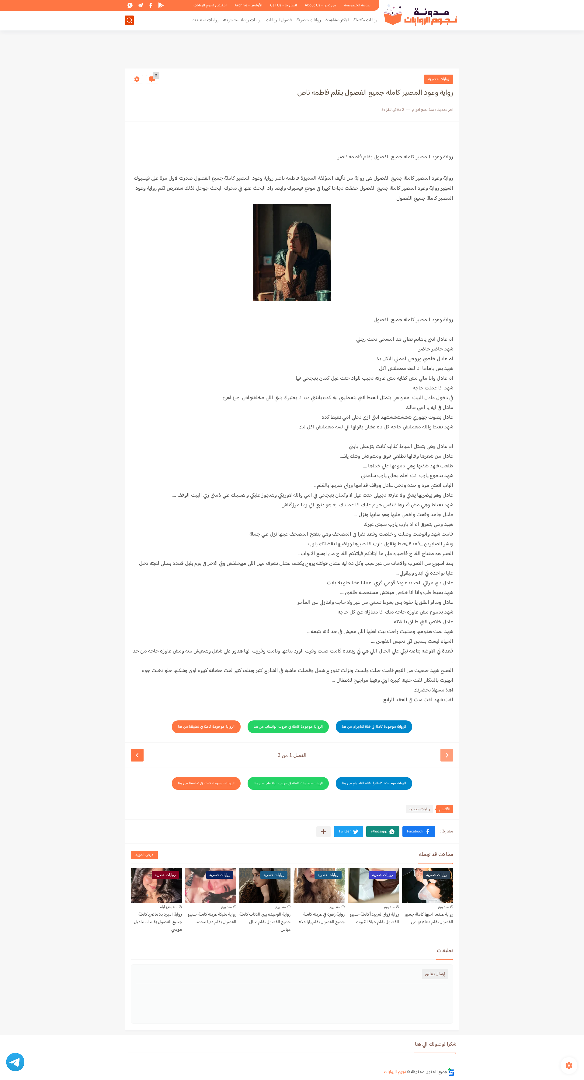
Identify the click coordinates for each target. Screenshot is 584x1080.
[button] (418, 831)
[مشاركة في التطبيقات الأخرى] (323, 831)
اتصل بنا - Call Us (283, 5)
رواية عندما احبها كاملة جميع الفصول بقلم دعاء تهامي (429, 918)
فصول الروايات (279, 20)
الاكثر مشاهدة (337, 20)
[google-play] (161, 5)
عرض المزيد (144, 855)
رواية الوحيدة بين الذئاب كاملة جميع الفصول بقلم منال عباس (264, 922)
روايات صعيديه (205, 20)
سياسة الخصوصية (357, 5)
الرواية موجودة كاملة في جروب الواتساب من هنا (288, 726)
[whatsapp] (130, 5)
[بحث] (129, 20)
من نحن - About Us (320, 5)
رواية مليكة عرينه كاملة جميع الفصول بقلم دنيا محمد (212, 918)
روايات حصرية (309, 20)
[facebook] (150, 5)
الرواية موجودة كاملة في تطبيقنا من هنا (206, 726)
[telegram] (140, 5)
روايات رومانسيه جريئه (242, 20)
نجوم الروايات (395, 1072)
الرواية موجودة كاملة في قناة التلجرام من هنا (374, 726)
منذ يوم (443, 907)
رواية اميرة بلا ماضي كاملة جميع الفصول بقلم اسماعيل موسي (158, 922)
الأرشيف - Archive (248, 5)
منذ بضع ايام (168, 907)
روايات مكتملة (365, 20)
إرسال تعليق (435, 974)
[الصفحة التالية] (137, 755)
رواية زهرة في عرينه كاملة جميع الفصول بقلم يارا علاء (321, 918)
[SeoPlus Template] (451, 1072)
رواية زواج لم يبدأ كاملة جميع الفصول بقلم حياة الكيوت (374, 918)
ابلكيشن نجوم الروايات (210, 5)
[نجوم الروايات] (421, 14)
